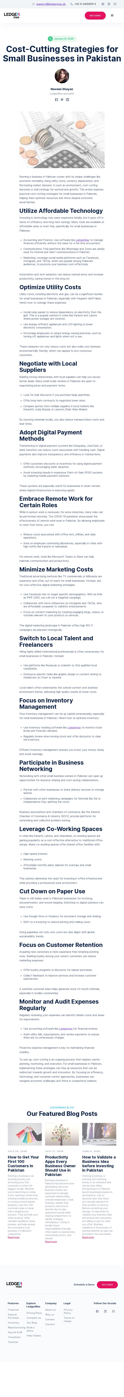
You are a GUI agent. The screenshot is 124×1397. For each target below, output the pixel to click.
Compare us (34, 1317)
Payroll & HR (15, 1332)
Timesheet (14, 1337)
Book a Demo (31, 1329)
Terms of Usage (69, 1319)
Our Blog (32, 1322)
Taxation (13, 1342)
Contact (50, 1324)
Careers (50, 1319)
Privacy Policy (68, 1311)
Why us (49, 1314)
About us (50, 1309)
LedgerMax (82, 240)
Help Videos (34, 1335)
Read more (14, 1237)
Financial (13, 1309)
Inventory (13, 1322)
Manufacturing (15, 1327)
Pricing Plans (34, 1312)
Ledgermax (74, 727)
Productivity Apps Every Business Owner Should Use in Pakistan (60, 1166)
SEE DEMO (95, 15)
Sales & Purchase (13, 1316)
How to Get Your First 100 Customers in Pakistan (23, 1164)
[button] (112, 15)
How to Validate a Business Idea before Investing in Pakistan (99, 1164)
